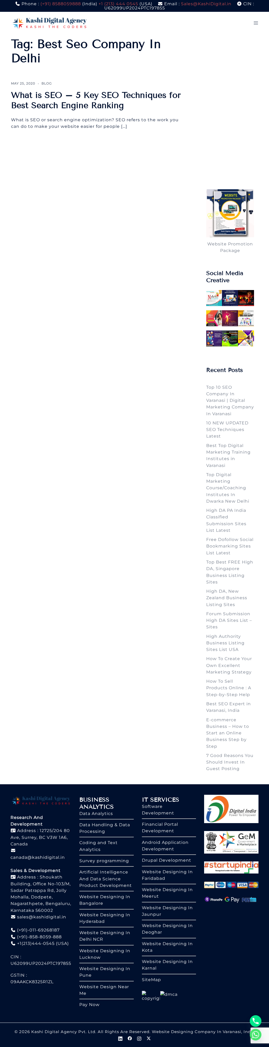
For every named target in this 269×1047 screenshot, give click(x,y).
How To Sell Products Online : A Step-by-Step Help (228, 688)
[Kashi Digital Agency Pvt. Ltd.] (49, 22)
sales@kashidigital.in (41, 916)
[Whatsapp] (255, 1034)
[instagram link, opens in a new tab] (139, 1037)
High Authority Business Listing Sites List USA (225, 643)
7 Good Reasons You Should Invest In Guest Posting (230, 762)
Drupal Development (166, 860)
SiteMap (151, 979)
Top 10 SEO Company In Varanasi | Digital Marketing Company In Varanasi (230, 400)
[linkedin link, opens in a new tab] (120, 1037)
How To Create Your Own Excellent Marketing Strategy (229, 665)
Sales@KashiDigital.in (206, 3)
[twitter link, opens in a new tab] (149, 1037)
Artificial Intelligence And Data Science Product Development (105, 879)
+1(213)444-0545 (35, 943)
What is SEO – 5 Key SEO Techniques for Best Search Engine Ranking (96, 100)
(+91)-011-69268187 (38, 930)
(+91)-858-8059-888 (39, 936)
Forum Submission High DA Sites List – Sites (229, 620)
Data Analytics (96, 813)
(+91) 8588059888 (60, 3)
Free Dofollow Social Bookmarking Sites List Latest (230, 546)
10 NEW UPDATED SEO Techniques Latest (227, 429)
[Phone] (255, 1021)
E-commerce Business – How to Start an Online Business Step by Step (227, 733)
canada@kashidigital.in (38, 857)
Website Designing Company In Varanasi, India (203, 1031)
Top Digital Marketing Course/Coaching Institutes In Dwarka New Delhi (227, 488)
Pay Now (89, 1004)
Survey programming (104, 860)
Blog (47, 83)
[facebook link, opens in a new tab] (130, 1037)
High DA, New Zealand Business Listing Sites (226, 598)
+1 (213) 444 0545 (118, 3)
